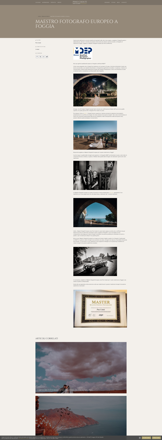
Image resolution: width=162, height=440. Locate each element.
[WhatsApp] (43, 56)
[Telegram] (46, 56)
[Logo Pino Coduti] (79, 1)
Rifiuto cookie (156, 437)
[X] (40, 56)
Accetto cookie (146, 437)
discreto (111, 192)
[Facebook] (37, 56)
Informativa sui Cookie (23, 438)
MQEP (85, 113)
